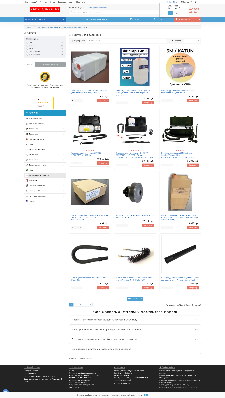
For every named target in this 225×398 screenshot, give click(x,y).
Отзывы (159, 19)
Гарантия (43, 2)
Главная (29, 27)
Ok (146, 395)
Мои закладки (30, 373)
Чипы (31, 170)
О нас (52, 2)
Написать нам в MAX (123, 383)
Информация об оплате (79, 382)
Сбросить (29, 64)
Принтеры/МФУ (34, 191)
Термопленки (34, 160)
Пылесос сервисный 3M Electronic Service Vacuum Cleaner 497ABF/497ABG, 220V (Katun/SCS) (177, 155)
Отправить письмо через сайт (81, 385)
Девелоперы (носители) (37, 165)
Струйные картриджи (37, 185)
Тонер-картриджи (35, 118)
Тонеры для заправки (37, 123)
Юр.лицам (80, 2)
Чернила (32, 201)
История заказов (31, 371)
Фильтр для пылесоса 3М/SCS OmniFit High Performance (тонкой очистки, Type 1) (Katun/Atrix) (179, 217)
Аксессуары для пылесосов (75, 27)
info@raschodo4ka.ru (98, 8)
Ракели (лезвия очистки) (38, 149)
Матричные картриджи (37, 196)
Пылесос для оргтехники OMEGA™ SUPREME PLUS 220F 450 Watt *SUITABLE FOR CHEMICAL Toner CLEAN (134, 155)
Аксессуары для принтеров (47, 27)
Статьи (135, 19)
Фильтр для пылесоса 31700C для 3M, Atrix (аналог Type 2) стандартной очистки (133, 93)
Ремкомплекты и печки (37, 139)
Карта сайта (74, 387)
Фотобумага (33, 180)
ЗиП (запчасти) (34, 154)
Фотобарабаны (34, 129)
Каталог (36, 19)
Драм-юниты (33, 134)
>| (90, 304)
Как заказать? (31, 2)
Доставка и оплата (65, 2)
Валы (31, 144)
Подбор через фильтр (97, 19)
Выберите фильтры (50, 64)
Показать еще (136, 299)
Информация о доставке (79, 380)
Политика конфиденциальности (82, 373)
